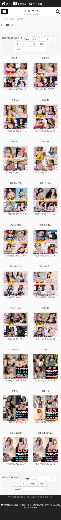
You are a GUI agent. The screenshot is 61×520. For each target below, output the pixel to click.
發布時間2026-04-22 (45, 172)
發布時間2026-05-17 (15, 172)
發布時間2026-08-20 (15, 89)
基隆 (45, 350)
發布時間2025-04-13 (45, 422)
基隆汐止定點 (15, 308)
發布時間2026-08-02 (45, 89)
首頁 (34, 38)
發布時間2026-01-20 (45, 255)
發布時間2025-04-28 (15, 422)
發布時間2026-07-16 (15, 130)
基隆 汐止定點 (16, 183)
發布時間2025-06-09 (15, 380)
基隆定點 (15, 58)
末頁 (42, 43)
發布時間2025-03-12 (45, 463)
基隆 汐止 (16, 350)
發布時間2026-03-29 (15, 213)
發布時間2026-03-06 (45, 213)
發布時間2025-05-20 (45, 380)
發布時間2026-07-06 (45, 130)
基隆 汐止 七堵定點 (45, 433)
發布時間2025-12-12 (15, 297)
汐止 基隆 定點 (45, 266)
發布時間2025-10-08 (45, 338)
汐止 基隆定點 (16, 225)
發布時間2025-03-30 (15, 463)
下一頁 (32, 43)
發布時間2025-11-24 (45, 297)
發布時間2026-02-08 (15, 255)
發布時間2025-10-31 (15, 338)
